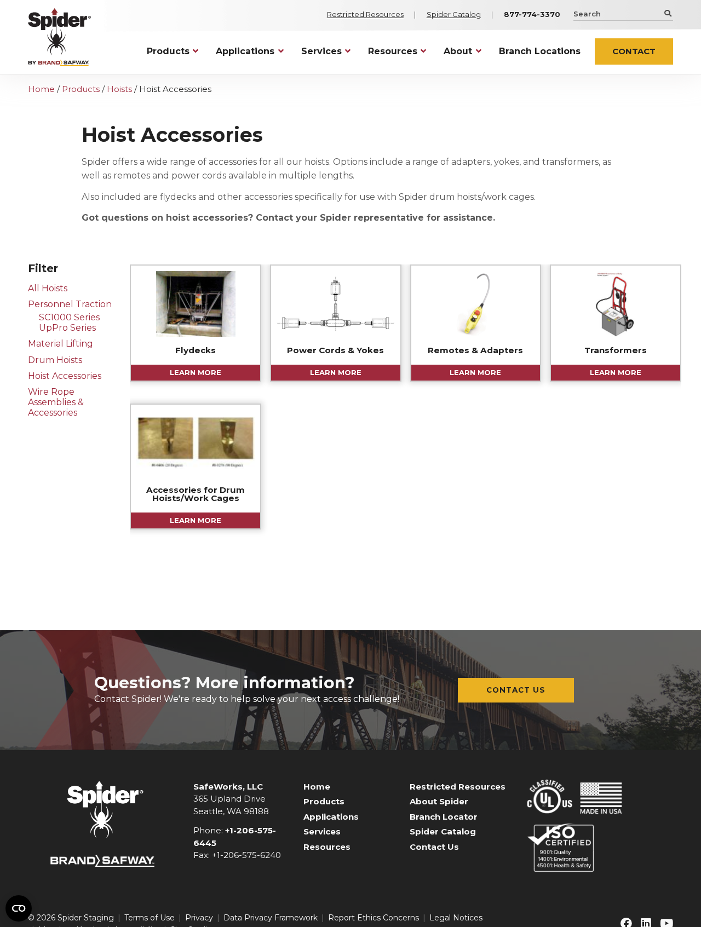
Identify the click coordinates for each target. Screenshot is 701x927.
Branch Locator (444, 816)
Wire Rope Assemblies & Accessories (56, 402)
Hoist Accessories (64, 376)
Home (41, 89)
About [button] (458, 51)
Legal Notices (455, 918)
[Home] (59, 37)
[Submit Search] (666, 13)
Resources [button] (392, 51)
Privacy (199, 918)
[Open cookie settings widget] (18, 908)
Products (81, 89)
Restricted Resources (365, 14)
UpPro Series (67, 328)
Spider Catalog (454, 14)
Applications (331, 816)
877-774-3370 (532, 14)
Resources (326, 847)
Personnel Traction (70, 304)
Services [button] (321, 51)
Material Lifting (60, 343)
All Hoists (47, 288)
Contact (634, 51)
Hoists (119, 89)
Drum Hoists (55, 360)
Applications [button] (245, 51)
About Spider (439, 801)
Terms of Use (149, 918)
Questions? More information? (224, 682)
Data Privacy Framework (270, 918)
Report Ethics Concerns (373, 918)
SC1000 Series (69, 317)
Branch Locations (540, 51)
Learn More (195, 372)
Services (322, 831)
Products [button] (168, 51)
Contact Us (515, 690)
